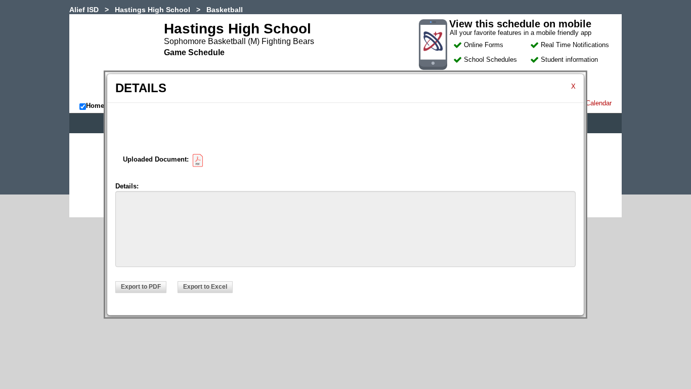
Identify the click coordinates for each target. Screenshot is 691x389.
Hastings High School (152, 10)
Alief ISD (84, 10)
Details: (127, 186)
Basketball (224, 10)
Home (95, 105)
